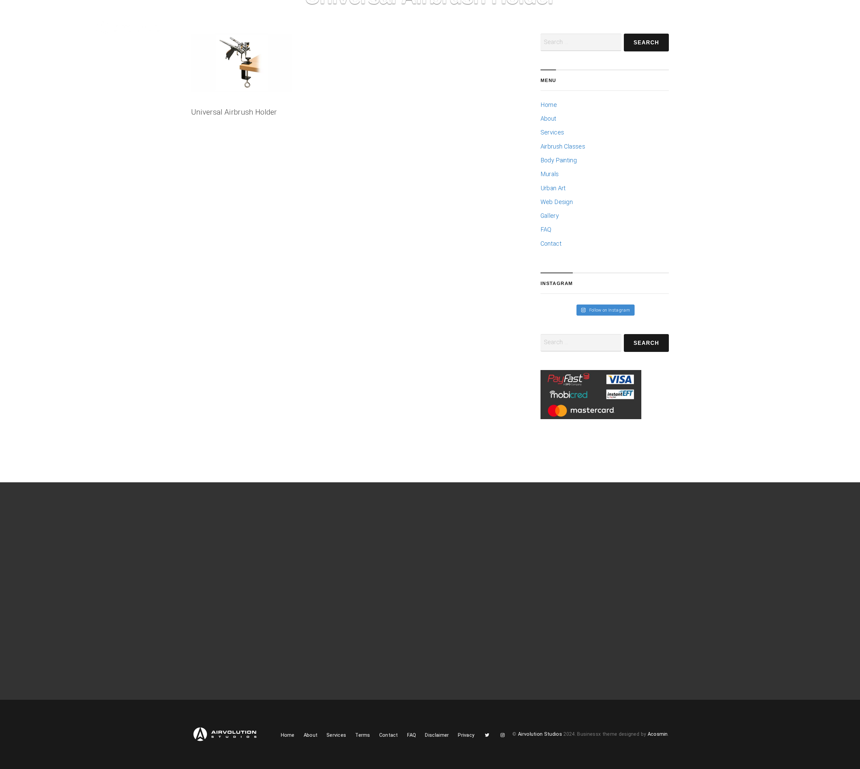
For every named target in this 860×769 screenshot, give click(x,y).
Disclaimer (437, 735)
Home (192, 29)
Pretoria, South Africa (573, 566)
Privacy (466, 735)
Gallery (293, 29)
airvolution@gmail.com (575, 576)
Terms (362, 735)
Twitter (390, 31)
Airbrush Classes (563, 146)
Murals (550, 174)
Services (256, 29)
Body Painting (559, 160)
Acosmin (658, 734)
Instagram (408, 31)
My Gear (331, 29)
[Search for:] (581, 343)
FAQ (546, 229)
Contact (364, 29)
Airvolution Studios (540, 734)
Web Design (557, 202)
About (220, 29)
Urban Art (553, 188)
